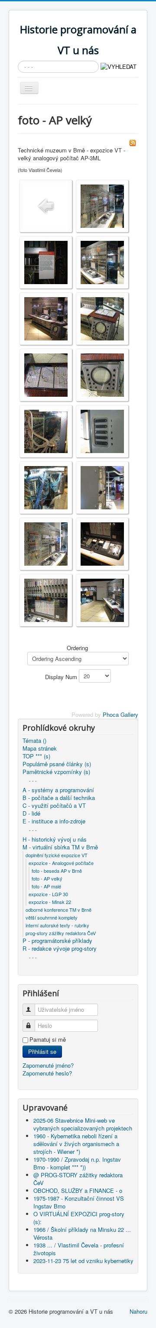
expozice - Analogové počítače (61, 862)
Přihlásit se (42, 1051)
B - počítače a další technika (59, 798)
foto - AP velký (47, 878)
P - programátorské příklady (57, 941)
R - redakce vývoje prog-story (60, 948)
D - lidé (31, 813)
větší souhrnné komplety (52, 917)
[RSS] (132, 142)
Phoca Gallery (120, 714)
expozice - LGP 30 (48, 894)
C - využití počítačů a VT (54, 806)
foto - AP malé (46, 886)
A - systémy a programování (58, 790)
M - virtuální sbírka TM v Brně (60, 847)
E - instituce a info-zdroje (54, 821)
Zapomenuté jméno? (48, 1065)
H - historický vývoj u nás (55, 839)
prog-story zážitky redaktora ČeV (61, 933)
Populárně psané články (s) (57, 764)
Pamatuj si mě (47, 1039)
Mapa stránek (40, 748)
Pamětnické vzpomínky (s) (56, 772)
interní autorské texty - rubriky (57, 925)
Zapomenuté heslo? (47, 1073)
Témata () (34, 741)
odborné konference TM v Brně (58, 909)
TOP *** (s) (36, 756)
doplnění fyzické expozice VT (57, 855)
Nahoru (138, 1311)
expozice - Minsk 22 (50, 901)
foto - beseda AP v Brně (57, 870)
